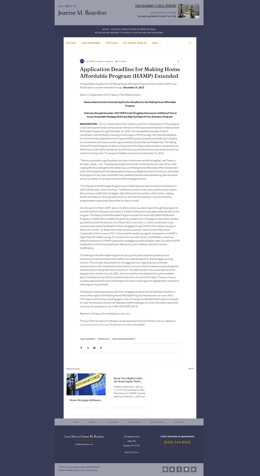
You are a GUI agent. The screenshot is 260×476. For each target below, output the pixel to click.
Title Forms (112, 42)
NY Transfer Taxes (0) (135, 42)
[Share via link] (101, 347)
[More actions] (178, 61)
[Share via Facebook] (81, 347)
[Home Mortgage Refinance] (86, 384)
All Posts (71, 42)
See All (191, 368)
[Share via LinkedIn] (94, 347)
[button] (190, 43)
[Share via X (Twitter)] (88, 347)
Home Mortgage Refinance (85, 400)
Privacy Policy (85, 470)
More (155, 42)
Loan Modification (90, 42)
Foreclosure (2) (104, 338)
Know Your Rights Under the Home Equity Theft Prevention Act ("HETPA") (128, 380)
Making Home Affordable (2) (124, 338)
